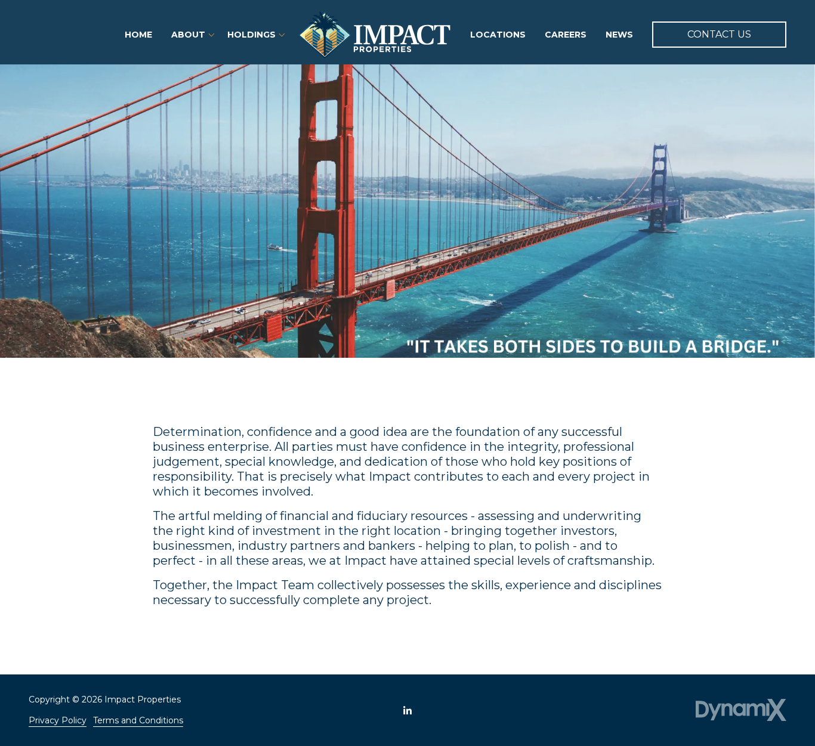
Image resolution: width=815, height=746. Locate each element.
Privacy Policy (58, 720)
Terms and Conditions (138, 720)
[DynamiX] (741, 710)
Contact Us (719, 34)
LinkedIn (407, 710)
